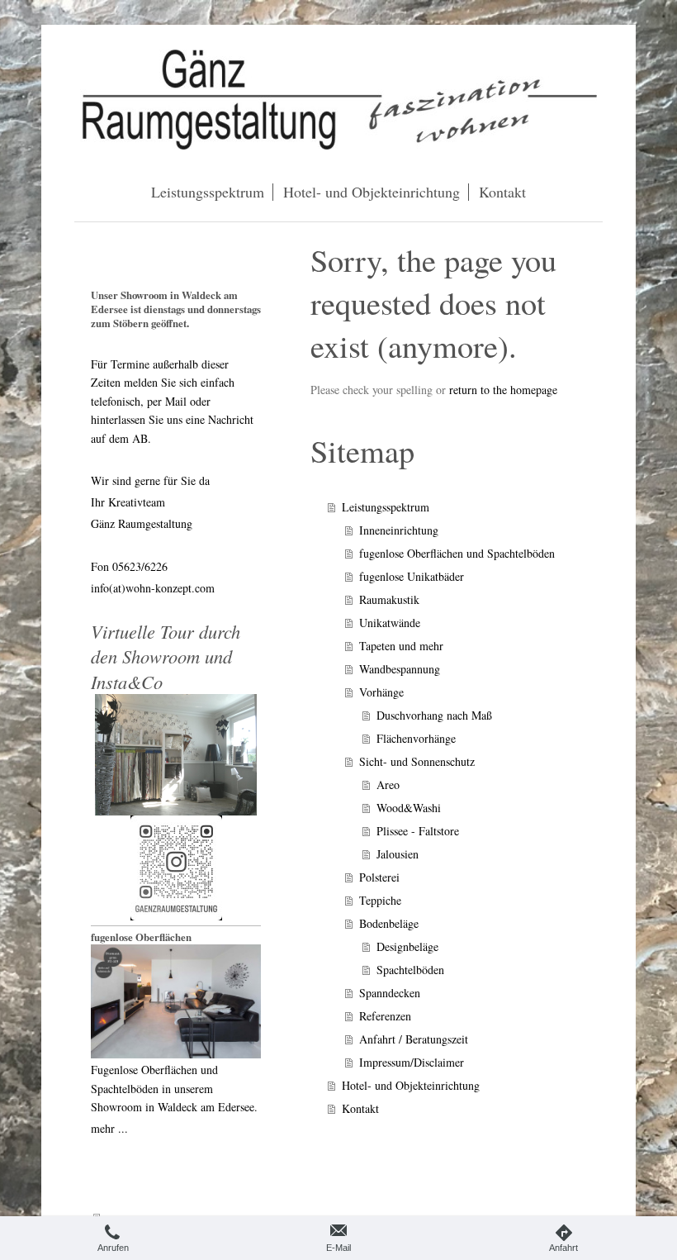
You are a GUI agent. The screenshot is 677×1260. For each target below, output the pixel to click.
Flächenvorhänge (416, 738)
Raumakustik (389, 599)
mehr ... (109, 1128)
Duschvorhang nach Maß (434, 715)
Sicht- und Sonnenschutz (417, 761)
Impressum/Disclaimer (411, 1062)
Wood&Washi (408, 807)
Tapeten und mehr (401, 646)
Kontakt (360, 1108)
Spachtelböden (410, 969)
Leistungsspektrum (385, 507)
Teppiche (380, 900)
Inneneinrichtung (398, 530)
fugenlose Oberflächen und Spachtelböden (457, 553)
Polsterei (379, 877)
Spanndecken (389, 993)
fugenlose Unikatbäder (411, 576)
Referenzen (385, 1016)
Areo (388, 784)
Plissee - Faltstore (417, 831)
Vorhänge (381, 692)
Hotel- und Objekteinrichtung (411, 1085)
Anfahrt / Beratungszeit (413, 1039)
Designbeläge (407, 946)
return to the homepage (503, 389)
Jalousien (397, 854)
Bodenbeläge (389, 923)
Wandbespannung (399, 669)
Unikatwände (389, 622)
